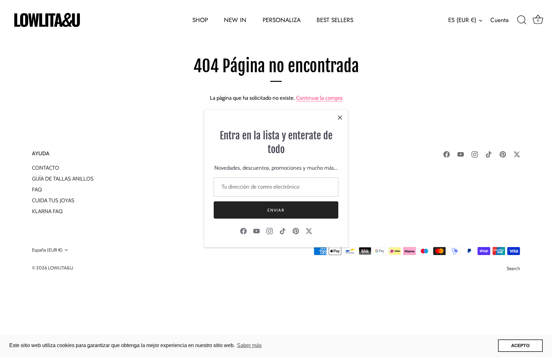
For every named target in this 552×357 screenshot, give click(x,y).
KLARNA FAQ (47, 211)
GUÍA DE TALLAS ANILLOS (63, 178)
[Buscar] (522, 20)
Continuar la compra (319, 98)
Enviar (275, 210)
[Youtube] (256, 231)
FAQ (37, 189)
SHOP (200, 20)
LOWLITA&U (60, 268)
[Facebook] (243, 231)
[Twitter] (309, 231)
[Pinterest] (296, 231)
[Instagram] (269, 231)
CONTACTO (45, 168)
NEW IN (235, 20)
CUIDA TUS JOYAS (53, 200)
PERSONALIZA (282, 20)
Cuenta (499, 20)
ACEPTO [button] (520, 345)
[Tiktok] (283, 231)
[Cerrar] (340, 118)
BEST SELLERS (335, 20)
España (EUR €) (47, 250)
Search (513, 268)
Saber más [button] (249, 345)
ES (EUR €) (462, 20)
